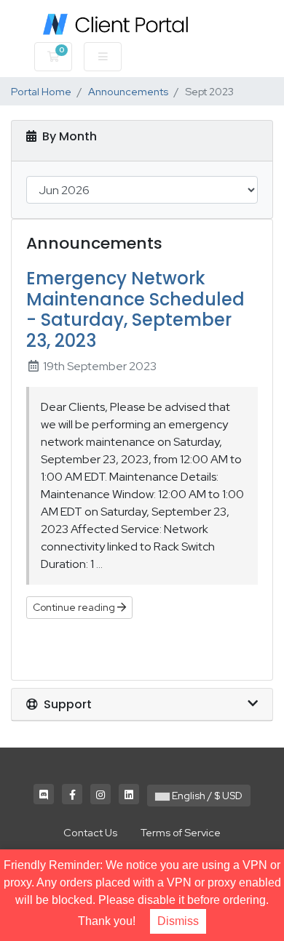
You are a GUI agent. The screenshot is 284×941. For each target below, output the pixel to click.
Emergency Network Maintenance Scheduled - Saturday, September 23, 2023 (135, 309)
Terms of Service (181, 832)
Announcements (128, 91)
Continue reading (75, 607)
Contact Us (90, 832)
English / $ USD (206, 795)
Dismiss (178, 921)
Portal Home (41, 91)
